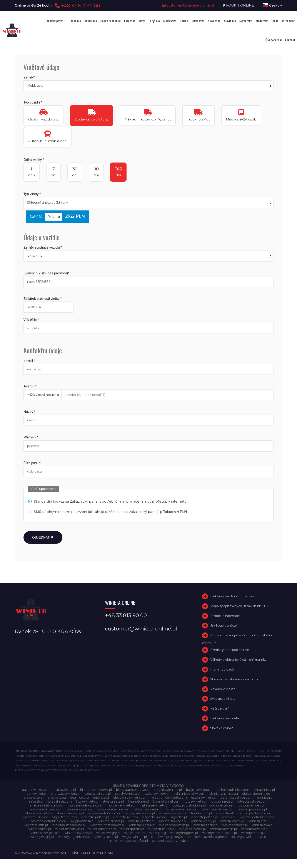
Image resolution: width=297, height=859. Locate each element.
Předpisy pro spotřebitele (229, 650)
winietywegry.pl (42, 837)
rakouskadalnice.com (46, 809)
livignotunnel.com (166, 801)
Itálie (275, 20)
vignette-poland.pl (95, 817)
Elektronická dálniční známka (232, 596)
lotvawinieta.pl (195, 801)
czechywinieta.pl (127, 794)
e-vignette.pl (33, 798)
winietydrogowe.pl (184, 833)
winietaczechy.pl (205, 825)
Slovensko (214, 20)
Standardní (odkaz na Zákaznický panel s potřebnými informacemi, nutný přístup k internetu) (111, 501)
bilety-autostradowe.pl (132, 790)
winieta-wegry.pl (203, 821)
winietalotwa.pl (39, 829)
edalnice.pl (101, 798)
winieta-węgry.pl (232, 821)
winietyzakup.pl (106, 837)
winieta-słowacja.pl (173, 821)
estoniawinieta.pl (203, 798)
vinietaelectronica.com (257, 817)
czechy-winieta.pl (98, 794)
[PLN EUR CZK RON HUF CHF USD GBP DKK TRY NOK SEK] (53, 217)
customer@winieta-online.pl (189, 5)
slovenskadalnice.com (182, 809)
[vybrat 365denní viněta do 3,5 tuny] (148, 202)
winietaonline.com (102, 829)
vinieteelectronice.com (48, 821)
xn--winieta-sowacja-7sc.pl (128, 841)
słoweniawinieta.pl (173, 813)
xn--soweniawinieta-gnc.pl (207, 837)
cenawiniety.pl (264, 790)
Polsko (184, 20)
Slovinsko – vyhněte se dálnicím (234, 679)
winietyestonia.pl (253, 833)
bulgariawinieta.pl (199, 790)
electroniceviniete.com (169, 798)
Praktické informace (225, 616)
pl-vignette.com (222, 805)
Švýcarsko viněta (222, 699)
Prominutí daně (222, 669)
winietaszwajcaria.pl (45, 833)
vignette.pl (178, 817)
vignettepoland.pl (204, 817)
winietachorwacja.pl (174, 825)
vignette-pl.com (64, 817)
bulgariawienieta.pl (168, 790)
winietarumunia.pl (161, 829)
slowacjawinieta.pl (39, 813)
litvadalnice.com (59, 801)
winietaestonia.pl (235, 825)
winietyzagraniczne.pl (74, 837)
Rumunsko (198, 20)
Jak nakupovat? (55, 20)
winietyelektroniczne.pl (219, 833)
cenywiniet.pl (37, 794)
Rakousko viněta (222, 689)
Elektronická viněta (224, 718)
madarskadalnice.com (46, 805)
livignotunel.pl (138, 801)
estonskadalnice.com (237, 798)
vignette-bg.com (258, 813)
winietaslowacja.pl (223, 829)
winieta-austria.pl (111, 821)
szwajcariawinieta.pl (140, 813)
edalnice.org (79, 798)
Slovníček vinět (221, 728)
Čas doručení (273, 39)
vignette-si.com (154, 817)
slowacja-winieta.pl (253, 809)
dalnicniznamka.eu (224, 794)
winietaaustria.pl (36, 825)
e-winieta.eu (56, 798)
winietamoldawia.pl (69, 829)
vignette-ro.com (125, 817)
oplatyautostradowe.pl (189, 805)
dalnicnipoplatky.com (189, 794)
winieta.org (257, 821)
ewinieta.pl (265, 798)
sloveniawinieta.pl (148, 809)
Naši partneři (220, 708)
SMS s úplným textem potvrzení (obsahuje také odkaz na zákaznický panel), (110, 512)
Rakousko (75, 20)
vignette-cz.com (35, 817)
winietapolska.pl (132, 829)
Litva (142, 20)
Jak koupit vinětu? (224, 625)
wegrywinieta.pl (82, 821)
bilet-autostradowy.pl (96, 790)
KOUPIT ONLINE (240, 5)
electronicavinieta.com (130, 798)
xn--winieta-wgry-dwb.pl (170, 841)
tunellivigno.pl (201, 813)
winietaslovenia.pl (192, 829)
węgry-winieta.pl (134, 837)
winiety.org (157, 833)
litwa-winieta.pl (87, 801)
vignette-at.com (228, 813)
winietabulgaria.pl (142, 825)
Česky (274, 5)
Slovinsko (230, 20)
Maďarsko (262, 20)
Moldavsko (169, 20)
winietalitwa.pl (262, 825)
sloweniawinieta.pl (70, 813)
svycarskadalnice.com (104, 813)
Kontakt (290, 39)
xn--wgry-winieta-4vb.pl (249, 837)
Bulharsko (90, 20)
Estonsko (129, 20)
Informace (288, 20)
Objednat (41, 537)
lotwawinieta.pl (222, 801)
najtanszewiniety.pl (154, 805)
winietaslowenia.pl (254, 829)
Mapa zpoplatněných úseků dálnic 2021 (239, 606)
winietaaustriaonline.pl (68, 825)
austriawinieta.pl (64, 790)
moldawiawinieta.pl (121, 805)
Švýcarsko (245, 20)
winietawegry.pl (108, 833)
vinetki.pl (228, 817)
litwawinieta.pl (113, 801)
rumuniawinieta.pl (79, 809)
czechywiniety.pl (156, 794)
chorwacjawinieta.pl (65, 794)
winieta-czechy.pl (141, 821)
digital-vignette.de (256, 794)
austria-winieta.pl (34, 790)
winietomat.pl (134, 833)
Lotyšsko (154, 20)
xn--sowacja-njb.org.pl (167, 837)
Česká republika (110, 20)
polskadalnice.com (253, 805)
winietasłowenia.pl (78, 833)
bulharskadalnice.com (233, 790)
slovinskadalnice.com (219, 809)
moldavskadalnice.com (85, 805)
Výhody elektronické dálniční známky (238, 660)
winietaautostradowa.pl (107, 825)
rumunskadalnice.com (113, 809)
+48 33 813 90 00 (80, 5)
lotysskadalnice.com (252, 801)
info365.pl (36, 801)
